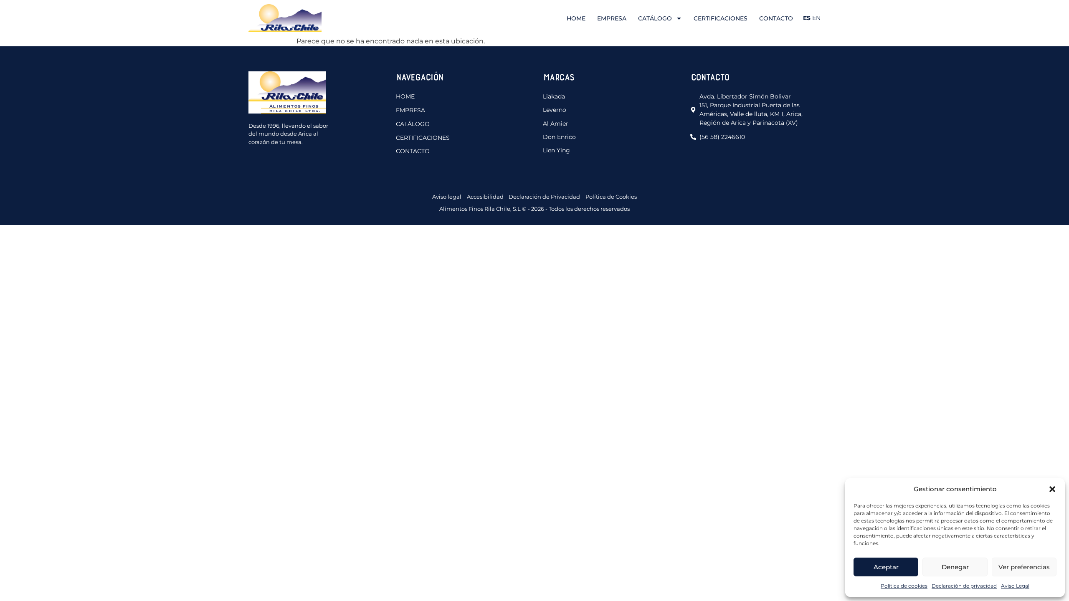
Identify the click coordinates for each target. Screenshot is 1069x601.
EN (816, 18)
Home (576, 18)
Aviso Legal (1015, 586)
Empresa (611, 18)
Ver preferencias (1024, 567)
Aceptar (886, 567)
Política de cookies (904, 586)
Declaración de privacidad (964, 586)
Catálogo (655, 18)
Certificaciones (720, 18)
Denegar (955, 567)
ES (807, 18)
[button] (1052, 489)
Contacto (776, 18)
